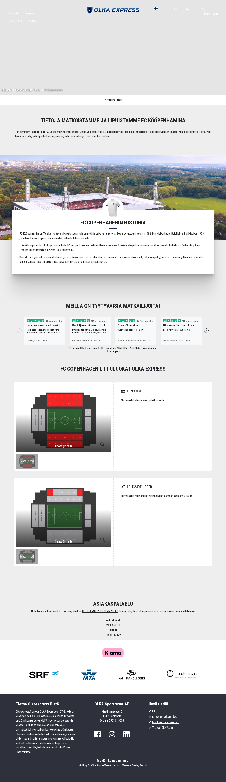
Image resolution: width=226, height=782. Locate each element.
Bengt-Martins (104, 765)
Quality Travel (139, 765)
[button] (156, 11)
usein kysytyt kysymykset (100, 611)
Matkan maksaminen (165, 722)
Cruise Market (122, 765)
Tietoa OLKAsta (162, 728)
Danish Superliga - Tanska (28, 90)
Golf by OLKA (86, 765)
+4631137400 (210, 14)
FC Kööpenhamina (53, 90)
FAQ (154, 711)
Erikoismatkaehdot (164, 717)
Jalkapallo (6, 90)
